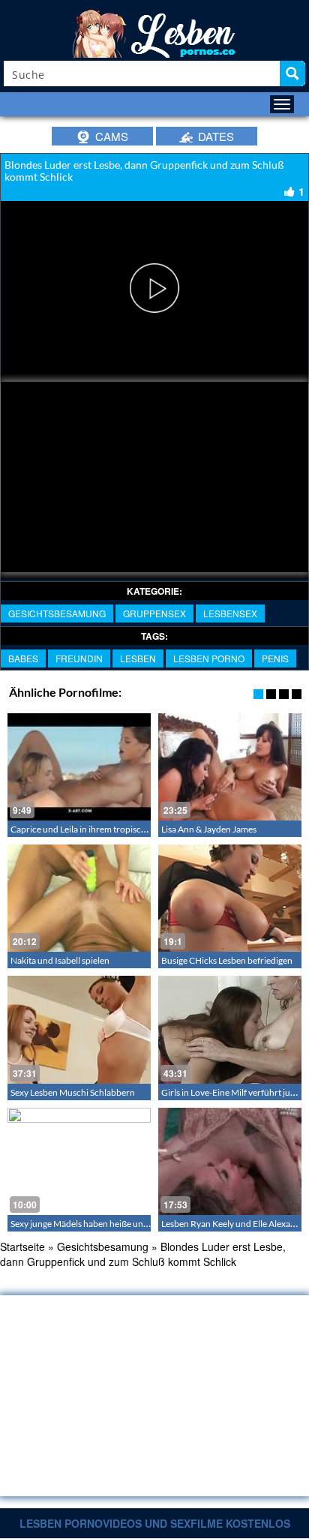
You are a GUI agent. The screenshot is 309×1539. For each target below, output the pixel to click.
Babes (23, 658)
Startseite (22, 1246)
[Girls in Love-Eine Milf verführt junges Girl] (230, 1029)
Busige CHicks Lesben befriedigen (226, 960)
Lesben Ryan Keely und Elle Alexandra (235, 1223)
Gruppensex (154, 613)
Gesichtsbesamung (57, 613)
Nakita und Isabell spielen (60, 960)
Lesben (138, 658)
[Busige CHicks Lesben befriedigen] (230, 898)
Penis (275, 658)
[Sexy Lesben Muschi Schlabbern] (79, 1029)
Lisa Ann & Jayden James (208, 829)
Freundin (79, 658)
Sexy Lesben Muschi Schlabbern (72, 1092)
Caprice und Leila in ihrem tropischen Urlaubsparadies (116, 829)
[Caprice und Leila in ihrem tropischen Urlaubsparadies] (79, 766)
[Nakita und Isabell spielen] (79, 898)
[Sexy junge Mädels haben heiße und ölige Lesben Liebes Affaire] (79, 1161)
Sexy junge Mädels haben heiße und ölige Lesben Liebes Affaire (131, 1223)
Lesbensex (230, 613)
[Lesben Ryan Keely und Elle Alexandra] (230, 1161)
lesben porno (208, 658)
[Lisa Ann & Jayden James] (230, 766)
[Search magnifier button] (292, 73)
